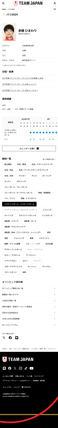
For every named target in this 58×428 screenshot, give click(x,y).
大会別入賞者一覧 (9, 300)
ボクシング (21, 181)
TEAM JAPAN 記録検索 (11, 318)
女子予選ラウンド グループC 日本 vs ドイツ (19, 84)
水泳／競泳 (21, 164)
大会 (10, 349)
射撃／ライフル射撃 (12, 243)
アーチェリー (31, 255)
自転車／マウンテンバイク (14, 226)
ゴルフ (25, 260)
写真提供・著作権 (39, 380)
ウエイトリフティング (27, 215)
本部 (24, 272)
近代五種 (49, 243)
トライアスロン (10, 260)
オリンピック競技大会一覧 (12, 288)
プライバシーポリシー (10, 380)
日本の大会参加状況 (10, 312)
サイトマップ (38, 376)
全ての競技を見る (48, 159)
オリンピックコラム (10, 325)
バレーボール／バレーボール (15, 187)
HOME (4, 349)
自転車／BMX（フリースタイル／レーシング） (22, 232)
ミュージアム (7, 387)
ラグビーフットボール (13, 249)
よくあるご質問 (8, 376)
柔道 (31, 238)
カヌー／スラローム (12, 255)
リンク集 (29, 376)
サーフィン (32, 266)
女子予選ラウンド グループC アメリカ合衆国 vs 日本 (22, 78)
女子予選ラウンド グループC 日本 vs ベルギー (20, 90)
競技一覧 (43, 349)
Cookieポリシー (25, 380)
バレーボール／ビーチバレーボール (18, 192)
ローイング (46, 175)
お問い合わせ (19, 376)
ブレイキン (46, 266)
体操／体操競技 (44, 192)
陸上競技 (7, 164)
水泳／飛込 (8, 170)
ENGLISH (27, 387)
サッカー (22, 175)
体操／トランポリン (28, 198)
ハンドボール (47, 215)
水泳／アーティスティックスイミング (33, 170)
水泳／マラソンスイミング (42, 164)
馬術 (6, 238)
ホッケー (7, 181)
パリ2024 (34, 349)
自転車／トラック (11, 221)
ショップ (17, 387)
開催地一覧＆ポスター (11, 294)
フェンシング (19, 238)
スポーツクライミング (13, 266)
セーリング (8, 215)
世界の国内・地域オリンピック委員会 (17, 306)
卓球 (49, 232)
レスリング (47, 209)
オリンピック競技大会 (21, 349)
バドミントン (44, 238)
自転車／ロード (30, 221)
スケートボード (10, 272)
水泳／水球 (8, 175)
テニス (34, 175)
